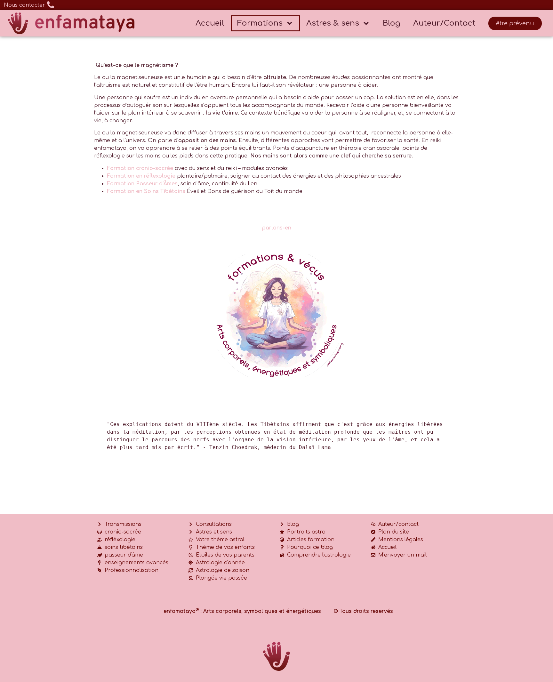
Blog (391, 23)
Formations (260, 23)
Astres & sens (332, 23)
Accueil (210, 23)
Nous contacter (24, 5)
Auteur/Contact (444, 23)
